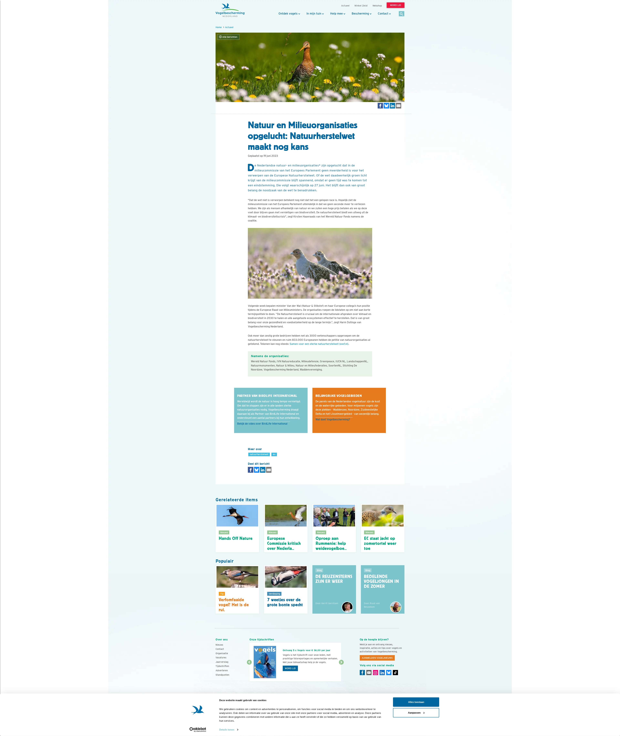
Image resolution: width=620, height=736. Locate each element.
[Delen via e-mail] (398, 105)
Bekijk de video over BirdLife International (262, 423)
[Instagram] (375, 672)
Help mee (336, 13)
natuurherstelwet (259, 454)
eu (274, 454)
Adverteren (222, 670)
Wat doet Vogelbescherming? (332, 419)
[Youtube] (369, 672)
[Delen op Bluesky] (386, 105)
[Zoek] (401, 14)
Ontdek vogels (288, 13)
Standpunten (222, 675)
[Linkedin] (382, 672)
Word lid (290, 668)
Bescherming (360, 13)
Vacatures (221, 657)
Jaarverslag (222, 662)
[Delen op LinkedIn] (392, 105)
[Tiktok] (395, 672)
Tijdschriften (222, 666)
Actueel (229, 27)
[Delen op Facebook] (380, 105)
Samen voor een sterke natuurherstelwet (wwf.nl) (319, 343)
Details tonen (226, 729)
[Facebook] (362, 672)
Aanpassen (414, 712)
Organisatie (222, 653)
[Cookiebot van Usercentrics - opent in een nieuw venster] (198, 729)
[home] (230, 10)
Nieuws (219, 644)
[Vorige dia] (249, 672)
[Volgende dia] (341, 672)
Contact (383, 13)
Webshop (377, 5)
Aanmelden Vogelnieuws (377, 658)
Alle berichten (229, 37)
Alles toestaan (416, 702)
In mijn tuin (313, 13)
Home (219, 27)
